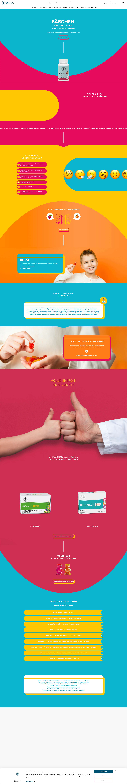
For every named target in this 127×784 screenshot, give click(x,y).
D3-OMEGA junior (92, 526)
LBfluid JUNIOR (35, 526)
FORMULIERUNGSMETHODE (87, 7)
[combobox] (59, 2)
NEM (72, 7)
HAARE (49, 7)
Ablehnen (103, 780)
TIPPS (96, 7)
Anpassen (103, 775)
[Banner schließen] (115, 770)
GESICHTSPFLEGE (34, 7)
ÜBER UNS (77, 7)
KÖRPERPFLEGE (42, 7)
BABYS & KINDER (66, 7)
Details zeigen (29, 781)
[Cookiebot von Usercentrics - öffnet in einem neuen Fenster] (17, 781)
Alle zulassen (104, 771)
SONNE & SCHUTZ (57, 7)
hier (48, 776)
